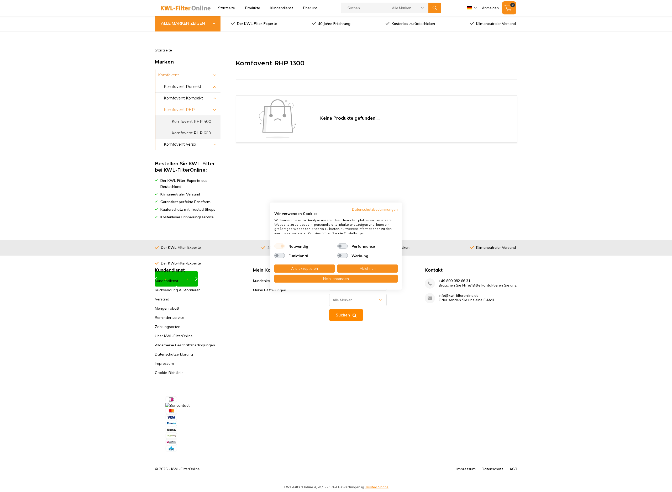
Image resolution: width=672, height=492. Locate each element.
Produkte (252, 8)
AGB (513, 469)
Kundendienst (281, 8)
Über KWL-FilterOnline (174, 336)
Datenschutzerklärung (174, 354)
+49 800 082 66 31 (454, 281)
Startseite (226, 8)
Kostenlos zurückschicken (413, 23)
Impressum (164, 363)
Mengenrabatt (167, 308)
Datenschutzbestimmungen (375, 209)
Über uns (310, 8)
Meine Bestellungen (269, 290)
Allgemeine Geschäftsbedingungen (185, 345)
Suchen (434, 8)
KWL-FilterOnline (185, 469)
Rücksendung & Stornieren (178, 290)
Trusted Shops (376, 487)
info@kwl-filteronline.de (459, 295)
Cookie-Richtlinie (169, 372)
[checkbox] (279, 246)
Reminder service (169, 317)
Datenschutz (492, 469)
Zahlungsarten (167, 326)
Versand (162, 299)
